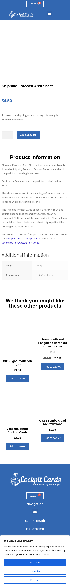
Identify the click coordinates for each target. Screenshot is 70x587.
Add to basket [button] (17, 378)
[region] (35, 561)
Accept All (35, 562)
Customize (35, 571)
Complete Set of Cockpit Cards (23, 238)
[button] (49, 13)
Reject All (35, 580)
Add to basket (28, 134)
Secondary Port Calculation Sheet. (21, 242)
